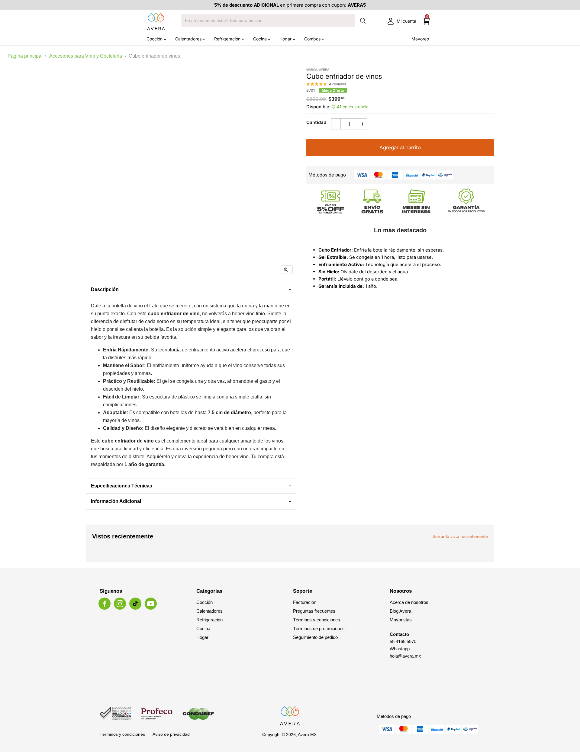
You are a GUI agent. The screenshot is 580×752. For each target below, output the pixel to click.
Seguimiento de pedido (315, 637)
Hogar (286, 38)
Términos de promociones (319, 628)
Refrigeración (228, 38)
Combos (313, 38)
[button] (316, 84)
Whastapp (400, 648)
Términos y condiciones (316, 619)
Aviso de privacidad (171, 734)
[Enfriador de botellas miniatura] (134, 297)
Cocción (155, 38)
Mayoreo (420, 38)
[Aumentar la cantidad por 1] (362, 123)
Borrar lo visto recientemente (460, 536)
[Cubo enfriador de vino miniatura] (109, 297)
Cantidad (316, 122)
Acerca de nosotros (409, 602)
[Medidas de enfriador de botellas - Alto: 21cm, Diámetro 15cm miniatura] (160, 297)
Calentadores (189, 38)
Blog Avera (400, 611)
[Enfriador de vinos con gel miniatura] (186, 297)
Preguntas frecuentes (314, 611)
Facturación (304, 602)
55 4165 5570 (403, 641)
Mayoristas (401, 619)
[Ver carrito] (426, 21)
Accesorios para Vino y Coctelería (85, 56)
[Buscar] (363, 20)
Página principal (25, 56)
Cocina (260, 38)
